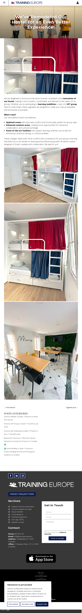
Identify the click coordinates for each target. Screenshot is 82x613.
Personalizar (13, 604)
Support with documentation (22, 507)
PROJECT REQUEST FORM (22, 494)
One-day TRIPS (17, 520)
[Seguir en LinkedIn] (16, 475)
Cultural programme (19, 517)
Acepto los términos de (55, 533)
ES (8, 610)
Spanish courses (17, 522)
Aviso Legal (41, 572)
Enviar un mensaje (57, 538)
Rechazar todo (27, 604)
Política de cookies (41, 579)
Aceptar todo (42, 604)
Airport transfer (17, 512)
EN (3, 610)
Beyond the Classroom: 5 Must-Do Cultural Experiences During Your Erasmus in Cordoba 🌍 (20, 441)
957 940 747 (19, 534)
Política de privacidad (41, 576)
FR (5, 610)
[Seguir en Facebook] (10, 475)
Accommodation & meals (21, 509)
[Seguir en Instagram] (22, 475)
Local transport (17, 514)
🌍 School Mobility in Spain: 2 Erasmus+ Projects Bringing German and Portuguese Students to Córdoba (19, 451)
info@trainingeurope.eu (23, 536)
